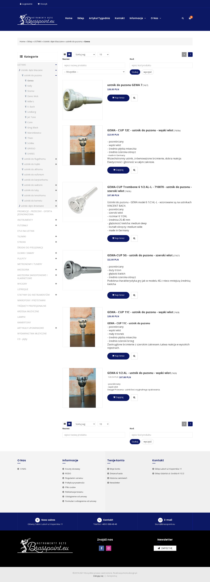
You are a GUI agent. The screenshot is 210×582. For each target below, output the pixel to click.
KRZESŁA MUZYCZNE (28, 311)
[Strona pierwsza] (184, 54)
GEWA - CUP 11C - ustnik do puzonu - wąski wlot (140, 312)
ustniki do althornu (33, 169)
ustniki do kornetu (33, 200)
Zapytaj (119, 169)
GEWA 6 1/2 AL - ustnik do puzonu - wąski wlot (139, 373)
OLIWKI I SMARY (25, 253)
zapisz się (166, 548)
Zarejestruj (112, 575)
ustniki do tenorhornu (35, 195)
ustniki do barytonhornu (36, 179)
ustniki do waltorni (33, 185)
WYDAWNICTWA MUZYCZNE (32, 333)
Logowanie (27, 3)
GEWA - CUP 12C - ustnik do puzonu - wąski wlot (140, 130)
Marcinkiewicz (34, 132)
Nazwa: (66, 59)
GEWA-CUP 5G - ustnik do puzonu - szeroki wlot (140, 255)
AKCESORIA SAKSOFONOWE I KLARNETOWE (32, 277)
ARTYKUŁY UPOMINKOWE (30, 327)
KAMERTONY (24, 322)
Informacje (137, 18)
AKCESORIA (23, 269)
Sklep (80, 18)
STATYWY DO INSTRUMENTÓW (33, 294)
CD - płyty (22, 339)
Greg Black (32, 127)
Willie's (30, 101)
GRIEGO (31, 148)
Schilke (30, 143)
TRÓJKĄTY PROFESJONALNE (31, 305)
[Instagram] (108, 548)
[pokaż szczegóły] (134, 98)
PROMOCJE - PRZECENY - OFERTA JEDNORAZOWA (34, 213)
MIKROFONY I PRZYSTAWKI (31, 300)
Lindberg (31, 111)
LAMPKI (21, 316)
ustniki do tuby (31, 190)
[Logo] (37, 19)
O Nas (155, 18)
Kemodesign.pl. (130, 573)
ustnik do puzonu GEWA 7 (124, 85)
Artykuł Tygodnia (99, 18)
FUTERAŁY (22, 225)
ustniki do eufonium (34, 174)
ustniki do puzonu (74, 41)
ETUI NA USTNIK (25, 230)
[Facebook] (101, 548)
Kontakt (120, 18)
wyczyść (148, 71)
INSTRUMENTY (25, 219)
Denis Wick (32, 96)
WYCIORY (22, 283)
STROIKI (21, 241)
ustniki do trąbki (32, 164)
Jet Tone (31, 117)
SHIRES (31, 153)
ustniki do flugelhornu (35, 158)
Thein (30, 138)
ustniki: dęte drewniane (32, 205)
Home (68, 18)
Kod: (132, 59)
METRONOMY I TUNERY (29, 264)
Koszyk (44, 3)
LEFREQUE (22, 289)
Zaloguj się (98, 575)
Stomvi (30, 91)
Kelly (29, 85)
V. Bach (31, 106)
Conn (30, 122)
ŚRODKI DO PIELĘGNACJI (30, 247)
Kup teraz (119, 97)
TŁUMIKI (21, 236)
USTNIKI (37, 41)
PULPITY (21, 258)
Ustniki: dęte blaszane (53, 41)
